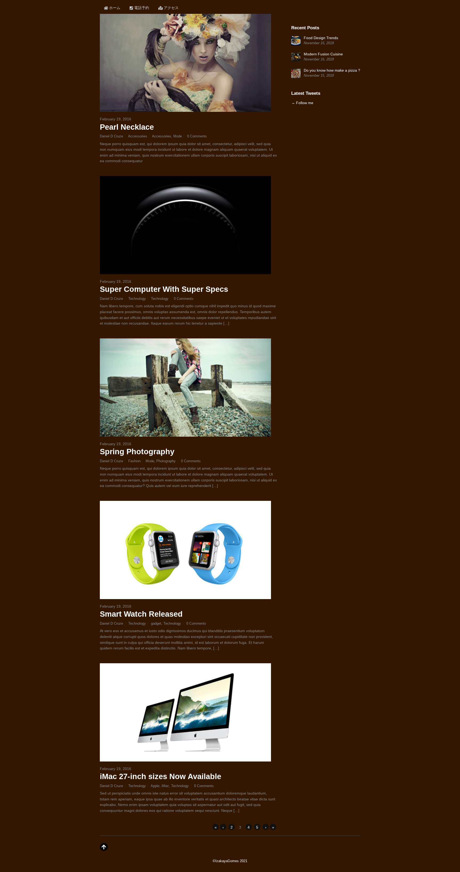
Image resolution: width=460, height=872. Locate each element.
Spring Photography (137, 451)
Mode (177, 136)
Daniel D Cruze (111, 136)
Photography (166, 461)
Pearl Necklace (127, 127)
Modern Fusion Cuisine (323, 54)
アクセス (171, 8)
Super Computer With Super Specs (164, 289)
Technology (137, 299)
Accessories (137, 136)
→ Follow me (302, 103)
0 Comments (197, 136)
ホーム (114, 8)
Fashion (134, 461)
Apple (155, 786)
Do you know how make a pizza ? (332, 70)
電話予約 (141, 8)
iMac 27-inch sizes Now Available (160, 776)
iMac (165, 786)
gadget (156, 623)
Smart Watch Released (141, 614)
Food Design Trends (321, 38)
